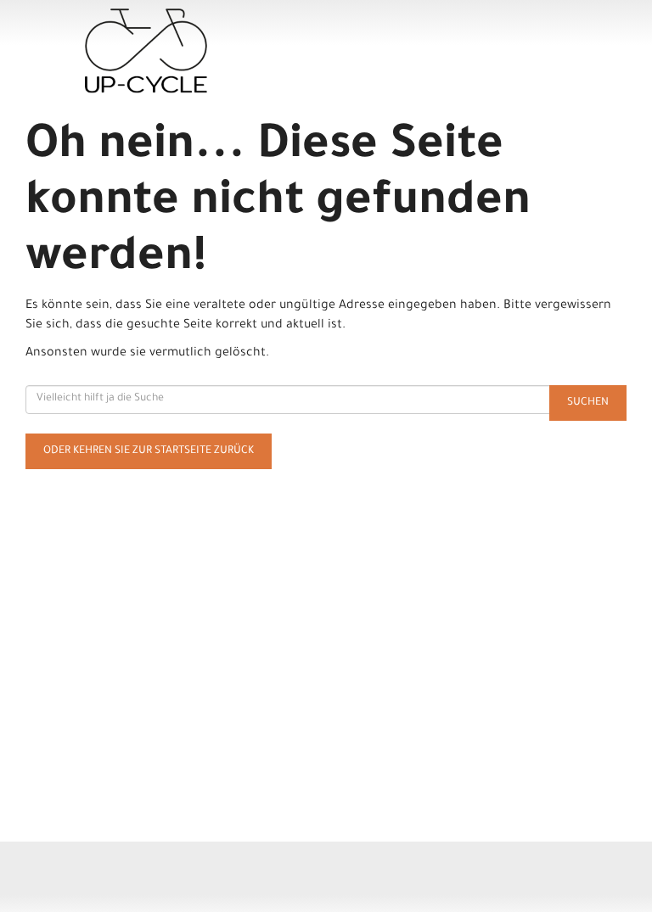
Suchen (588, 403)
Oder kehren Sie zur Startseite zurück (148, 451)
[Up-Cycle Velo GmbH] (205, 50)
